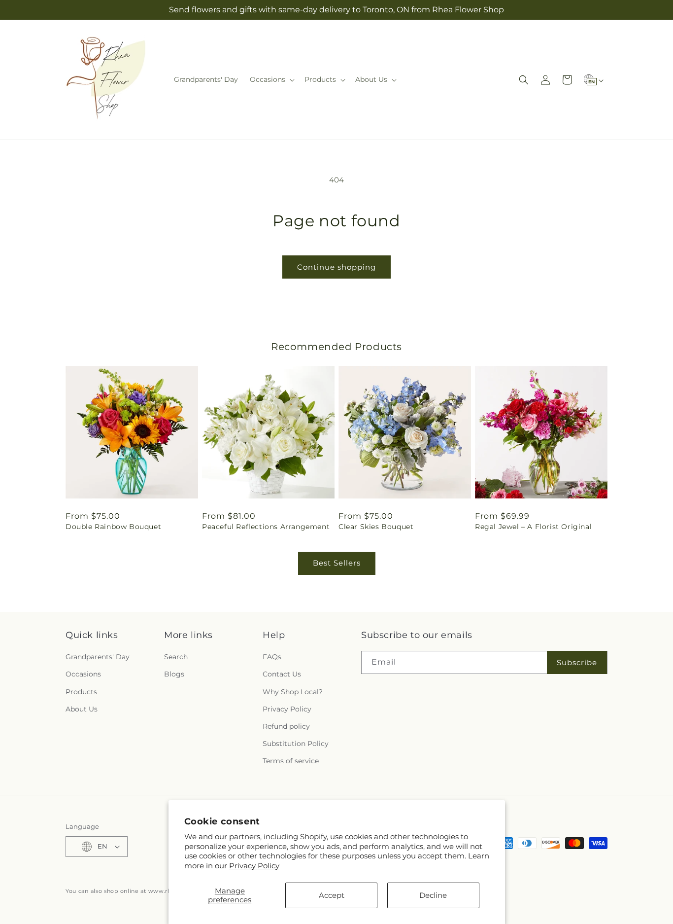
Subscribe (577, 662)
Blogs (174, 674)
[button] (271, 79)
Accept (331, 895)
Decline (433, 895)
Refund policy (286, 726)
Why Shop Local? (293, 691)
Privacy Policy (254, 865)
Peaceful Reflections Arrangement (266, 526)
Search (176, 656)
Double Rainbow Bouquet (113, 526)
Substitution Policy (296, 743)
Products (81, 691)
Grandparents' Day (98, 656)
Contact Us (282, 674)
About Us (82, 709)
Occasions (83, 674)
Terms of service (291, 760)
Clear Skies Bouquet (375, 526)
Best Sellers (337, 563)
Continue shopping (336, 267)
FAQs (272, 656)
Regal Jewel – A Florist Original (533, 526)
